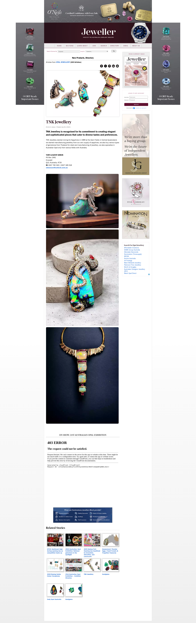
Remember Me (129, 108)
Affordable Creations (131, 248)
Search (104, 46)
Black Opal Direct (130, 273)
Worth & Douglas (130, 267)
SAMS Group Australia (132, 250)
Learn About (82, 46)
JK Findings (128, 261)
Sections (70, 46)
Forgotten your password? (140, 108)
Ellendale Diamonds (131, 252)
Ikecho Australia (130, 258)
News (59, 46)
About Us (136, 46)
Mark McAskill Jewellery (132, 263)
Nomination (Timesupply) (133, 254)
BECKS (126, 256)
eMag (125, 46)
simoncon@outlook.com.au (57, 168)
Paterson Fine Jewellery (132, 265)
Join (94, 46)
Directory (114, 46)
